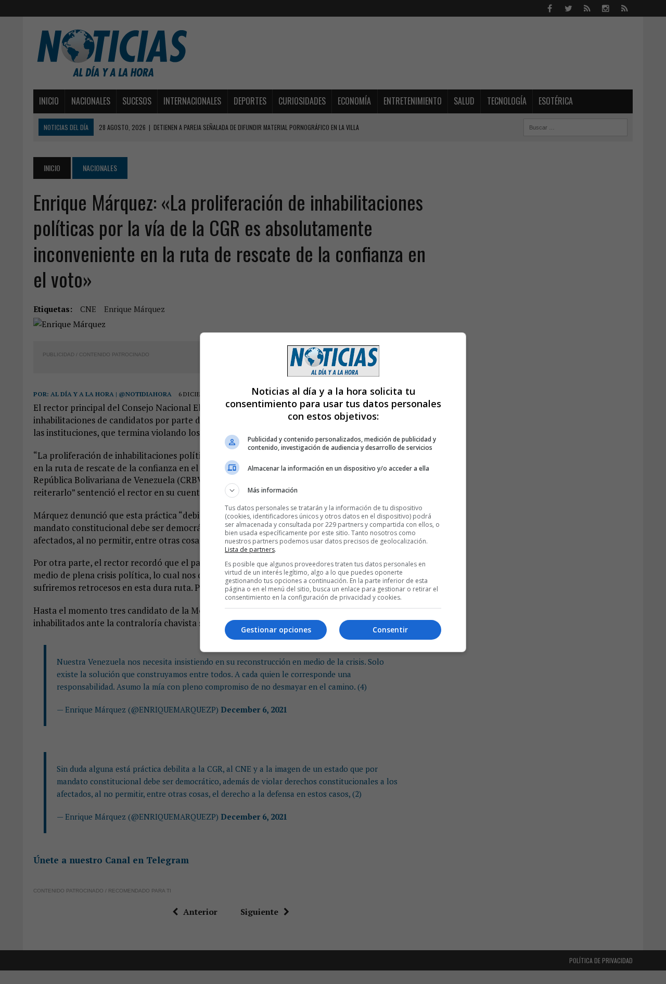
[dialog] (333, 492)
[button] (333, 490)
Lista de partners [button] (250, 549)
